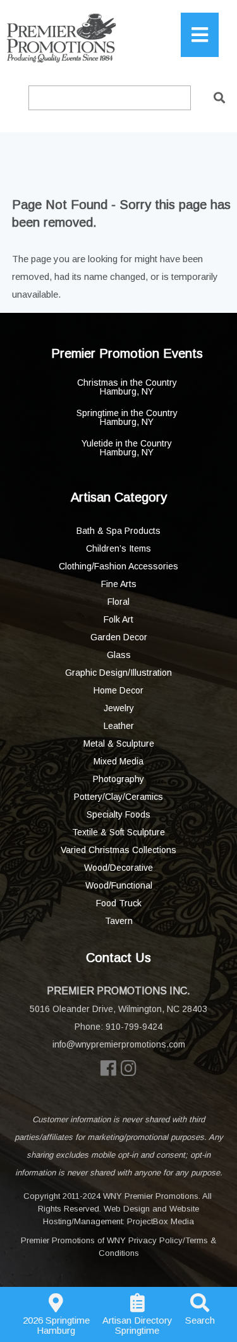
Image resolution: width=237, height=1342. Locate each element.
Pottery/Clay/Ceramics (118, 797)
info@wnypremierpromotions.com (118, 1044)
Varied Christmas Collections (118, 850)
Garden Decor (118, 637)
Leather (119, 726)
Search (200, 1320)
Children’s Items (118, 548)
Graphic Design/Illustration (118, 673)
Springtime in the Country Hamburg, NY (127, 417)
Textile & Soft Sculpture (118, 832)
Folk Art (118, 619)
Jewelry (119, 708)
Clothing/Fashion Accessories (118, 566)
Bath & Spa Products (118, 531)
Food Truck (119, 903)
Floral (118, 602)
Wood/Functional (118, 885)
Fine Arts (119, 584)
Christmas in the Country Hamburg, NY (127, 386)
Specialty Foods (118, 814)
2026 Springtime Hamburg (56, 1325)
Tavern (119, 921)
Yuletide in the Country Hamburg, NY (127, 447)
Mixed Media (118, 761)
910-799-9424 (134, 1027)
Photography (118, 779)
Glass (119, 655)
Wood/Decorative (118, 868)
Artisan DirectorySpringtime (137, 1325)
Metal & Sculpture (118, 743)
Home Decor (118, 690)
